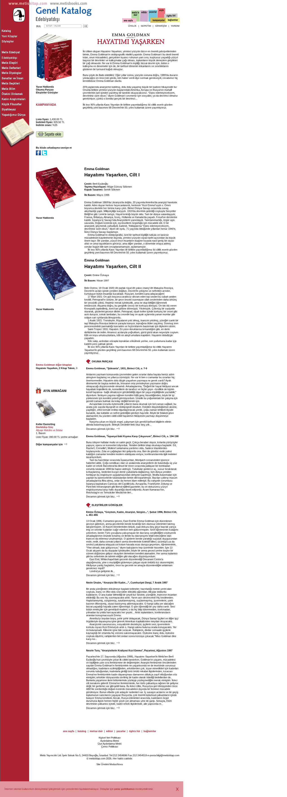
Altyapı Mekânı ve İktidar (49, 430)
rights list (134, 731)
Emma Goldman (96, 169)
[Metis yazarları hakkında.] (152, 16)
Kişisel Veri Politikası (110, 737)
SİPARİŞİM (161, 26)
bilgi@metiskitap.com (168, 755)
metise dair (96, 731)
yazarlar (121, 731)
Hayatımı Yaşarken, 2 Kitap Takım (55, 368)
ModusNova (116, 764)
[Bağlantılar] (173, 20)
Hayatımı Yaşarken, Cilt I (112, 174)
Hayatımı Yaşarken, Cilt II (112, 266)
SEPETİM (146, 26)
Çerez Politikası (109, 746)
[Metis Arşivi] (161, 15)
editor (109, 731)
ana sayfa (68, 731)
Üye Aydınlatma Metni (109, 743)
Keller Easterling (45, 424)
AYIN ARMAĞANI (55, 391)
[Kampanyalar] (158, 20)
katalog (82, 731)
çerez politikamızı (124, 789)
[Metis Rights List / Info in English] (171, 16)
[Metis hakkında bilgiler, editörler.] (136, 16)
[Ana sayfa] (129, 21)
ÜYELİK (132, 26)
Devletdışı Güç (44, 427)
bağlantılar (150, 731)
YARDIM (175, 26)
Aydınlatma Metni (109, 740)
